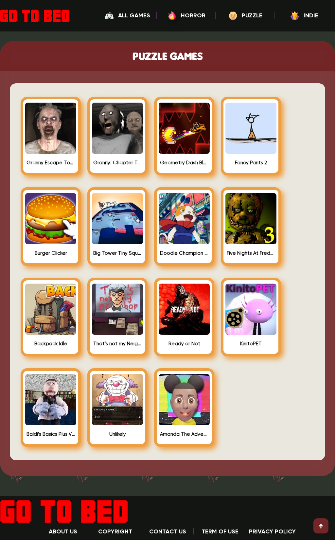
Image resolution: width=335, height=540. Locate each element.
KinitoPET (251, 343)
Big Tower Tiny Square (117, 253)
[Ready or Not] (184, 332)
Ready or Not (184, 343)
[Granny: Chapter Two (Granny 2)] (117, 151)
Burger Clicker (51, 253)
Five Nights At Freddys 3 (251, 253)
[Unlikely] (117, 422)
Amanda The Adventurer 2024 (184, 434)
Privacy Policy (272, 532)
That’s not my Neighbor (117, 343)
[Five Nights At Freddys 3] (250, 241)
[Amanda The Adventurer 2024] (184, 422)
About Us (63, 532)
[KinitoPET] (250, 332)
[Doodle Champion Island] (184, 241)
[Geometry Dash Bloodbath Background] (184, 151)
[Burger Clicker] (50, 241)
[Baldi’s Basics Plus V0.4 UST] (50, 422)
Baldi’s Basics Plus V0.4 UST (50, 434)
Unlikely (117, 434)
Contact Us (167, 532)
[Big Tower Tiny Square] (117, 241)
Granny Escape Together (50, 162)
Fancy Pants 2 (251, 162)
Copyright (115, 532)
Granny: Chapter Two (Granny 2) (117, 162)
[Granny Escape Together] (50, 151)
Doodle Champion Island (184, 253)
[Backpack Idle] (50, 332)
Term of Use (220, 532)
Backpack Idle (50, 343)
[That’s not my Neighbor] (117, 332)
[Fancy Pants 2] (250, 151)
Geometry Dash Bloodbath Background (184, 162)
